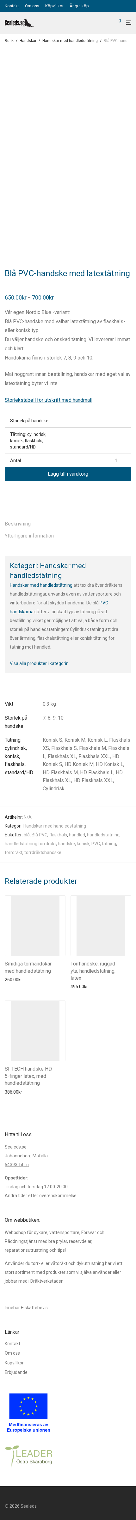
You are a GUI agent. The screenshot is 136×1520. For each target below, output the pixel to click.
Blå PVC (39, 834)
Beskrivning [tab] (18, 524)
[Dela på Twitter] (16, 492)
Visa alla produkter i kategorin (39, 663)
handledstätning (103, 834)
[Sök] (109, 23)
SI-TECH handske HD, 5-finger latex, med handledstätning (29, 1076)
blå (27, 834)
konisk (83, 843)
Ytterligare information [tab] (29, 536)
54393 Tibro (17, 1164)
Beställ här (13, 979)
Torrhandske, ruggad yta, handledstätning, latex (93, 971)
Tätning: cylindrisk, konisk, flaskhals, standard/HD (28, 440)
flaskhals (58, 834)
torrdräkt (13, 852)
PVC (95, 843)
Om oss (32, 6)
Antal (15, 460)
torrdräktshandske (42, 852)
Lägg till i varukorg (68, 474)
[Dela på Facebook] (7, 492)
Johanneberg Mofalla (26, 1155)
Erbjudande (16, 1372)
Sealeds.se (16, 1146)
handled (77, 834)
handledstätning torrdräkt (30, 843)
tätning (109, 843)
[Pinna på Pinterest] (25, 492)
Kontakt (12, 6)
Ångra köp (79, 6)
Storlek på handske (29, 420)
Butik (9, 41)
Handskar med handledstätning (70, 41)
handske (66, 843)
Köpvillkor (54, 6)
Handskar (28, 41)
